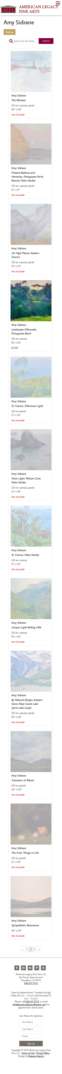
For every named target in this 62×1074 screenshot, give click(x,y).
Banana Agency (36, 1056)
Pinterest (36, 967)
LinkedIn (30, 967)
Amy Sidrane (18, 95)
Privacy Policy (43, 1053)
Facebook (16, 967)
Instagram (23, 967)
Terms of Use (28, 1053)
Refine (9, 32)
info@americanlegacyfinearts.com (29, 1004)
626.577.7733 (31, 983)
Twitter (43, 967)
